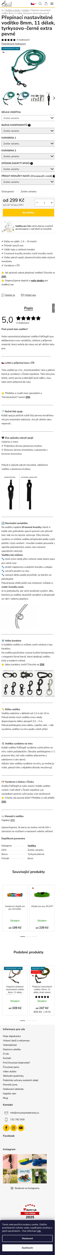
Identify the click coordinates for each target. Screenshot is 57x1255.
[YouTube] (21, 1128)
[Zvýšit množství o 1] (52, 202)
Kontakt (7, 1058)
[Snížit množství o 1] (37, 202)
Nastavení (27, 1238)
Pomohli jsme (10, 1084)
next (54, 895)
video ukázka (9, 1071)
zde (39, 1231)
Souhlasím (27, 1247)
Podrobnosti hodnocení (13, 43)
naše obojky (37, 280)
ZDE (3, 276)
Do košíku (28, 212)
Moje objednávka (12, 1036)
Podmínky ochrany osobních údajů (20, 1080)
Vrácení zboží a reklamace (16, 1040)
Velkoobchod (10, 1045)
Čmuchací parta (11, 1067)
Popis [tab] (28, 308)
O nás (6, 1053)
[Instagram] (13, 1128)
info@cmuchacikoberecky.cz (24, 1112)
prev (3, 895)
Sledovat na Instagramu (27, 1188)
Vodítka (32, 845)
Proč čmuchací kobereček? (16, 1062)
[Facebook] (6, 1128)
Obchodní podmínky (13, 1076)
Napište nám (9, 1093)
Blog (5, 1098)
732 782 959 (17, 1119)
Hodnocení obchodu (13, 1089)
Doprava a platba (12, 1049)
